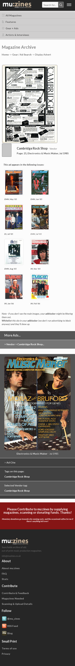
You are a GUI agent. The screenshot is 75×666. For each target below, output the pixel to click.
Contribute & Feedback (15, 593)
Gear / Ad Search (22, 54)
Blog (10, 633)
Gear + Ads (11, 28)
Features (10, 21)
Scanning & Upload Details (17, 603)
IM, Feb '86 (35, 303)
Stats (5, 578)
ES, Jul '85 (8, 234)
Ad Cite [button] (10, 462)
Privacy (6, 653)
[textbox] (50, 4)
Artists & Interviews (17, 34)
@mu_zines (13, 618)
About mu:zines (11, 568)
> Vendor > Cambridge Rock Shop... (24, 344)
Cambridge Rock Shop (17, 476)
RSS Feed (12, 625)
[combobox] (53, 5)
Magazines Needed (13, 598)
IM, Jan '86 (9, 303)
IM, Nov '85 (35, 268)
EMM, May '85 (10, 199)
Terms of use (9, 648)
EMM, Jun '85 (36, 199)
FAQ (4, 573)
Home (5, 54)
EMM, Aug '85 (10, 268)
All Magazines (13, 15)
